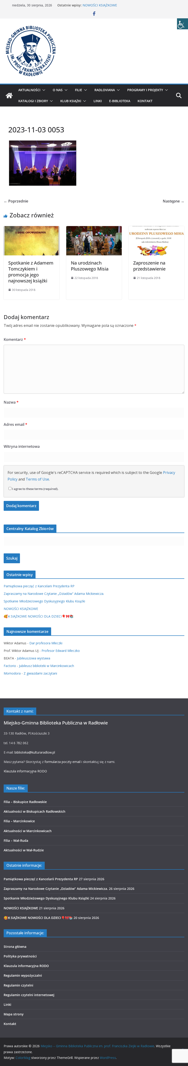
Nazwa (11, 402)
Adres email (15, 424)
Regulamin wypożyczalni (23, 975)
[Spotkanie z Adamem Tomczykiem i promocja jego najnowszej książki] (31, 229)
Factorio (10, 666)
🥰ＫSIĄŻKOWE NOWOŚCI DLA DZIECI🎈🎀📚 (38, 616)
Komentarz (15, 339)
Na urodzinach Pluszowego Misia (89, 266)
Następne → (173, 201)
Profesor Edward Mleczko (60, 650)
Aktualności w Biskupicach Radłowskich (34, 811)
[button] (42, 90)
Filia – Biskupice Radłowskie (25, 802)
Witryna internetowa (22, 446)
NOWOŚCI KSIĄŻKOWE (100, 5)
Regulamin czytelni (18, 985)
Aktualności (29, 90)
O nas (58, 90)
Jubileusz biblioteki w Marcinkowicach (46, 666)
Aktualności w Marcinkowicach (28, 831)
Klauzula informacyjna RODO (25, 771)
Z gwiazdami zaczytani (40, 673)
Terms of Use (37, 479)
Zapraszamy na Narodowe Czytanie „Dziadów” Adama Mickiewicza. (54, 593)
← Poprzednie (16, 201)
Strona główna (15, 946)
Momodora (12, 673)
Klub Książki (70, 101)
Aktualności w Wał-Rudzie (24, 850)
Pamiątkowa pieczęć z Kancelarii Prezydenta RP (39, 586)
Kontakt (145, 101)
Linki (98, 101)
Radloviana (104, 90)
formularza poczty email (62, 762)
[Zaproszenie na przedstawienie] (156, 229)
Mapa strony (14, 1014)
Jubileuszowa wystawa (33, 658)
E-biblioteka (119, 101)
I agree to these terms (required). (35, 489)
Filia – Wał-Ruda (16, 840)
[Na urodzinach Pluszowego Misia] (94, 229)
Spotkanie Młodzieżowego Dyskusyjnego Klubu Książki (44, 601)
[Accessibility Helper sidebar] (182, 23)
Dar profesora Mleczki (45, 643)
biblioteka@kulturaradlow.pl (34, 752)
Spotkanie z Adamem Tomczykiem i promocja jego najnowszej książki (30, 272)
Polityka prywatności (20, 956)
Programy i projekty (145, 90)
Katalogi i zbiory (33, 101)
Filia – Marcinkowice (19, 821)
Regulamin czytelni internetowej (29, 995)
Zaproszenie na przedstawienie (149, 266)
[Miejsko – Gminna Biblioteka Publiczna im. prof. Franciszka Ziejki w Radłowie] (9, 95)
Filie (78, 90)
